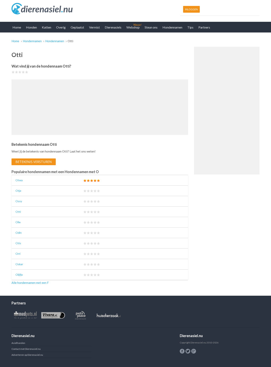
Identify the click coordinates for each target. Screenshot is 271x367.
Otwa (19, 180)
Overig (61, 27)
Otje (18, 190)
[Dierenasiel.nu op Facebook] (182, 351)
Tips (190, 27)
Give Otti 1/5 (13, 72)
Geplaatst (77, 27)
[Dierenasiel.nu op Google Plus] (193, 351)
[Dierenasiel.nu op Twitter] (187, 351)
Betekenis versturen (33, 162)
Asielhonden (18, 342)
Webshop (133, 27)
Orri (17, 253)
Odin (18, 232)
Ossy (18, 201)
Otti (18, 211)
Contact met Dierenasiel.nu (26, 348)
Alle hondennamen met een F (30, 282)
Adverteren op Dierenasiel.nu (27, 354)
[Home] (73, 9)
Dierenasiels (113, 27)
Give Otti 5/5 (26, 72)
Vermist (94, 27)
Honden (31, 27)
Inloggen (191, 9)
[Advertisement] (100, 107)
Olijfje (19, 274)
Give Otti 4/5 (23, 72)
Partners (204, 27)
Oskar (19, 264)
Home (16, 27)
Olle (18, 222)
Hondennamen (172, 27)
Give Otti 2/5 (16, 72)
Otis (18, 243)
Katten (46, 27)
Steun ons (151, 27)
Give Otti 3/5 (20, 72)
